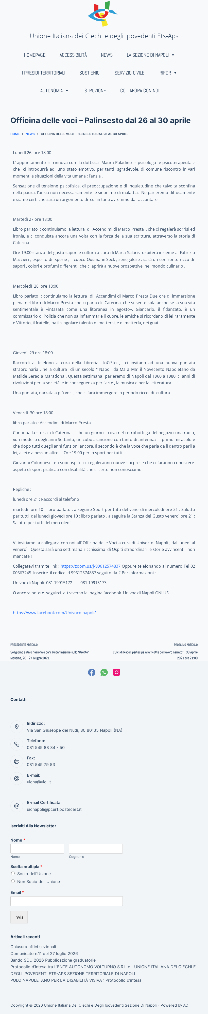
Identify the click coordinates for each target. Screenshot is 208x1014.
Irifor (165, 72)
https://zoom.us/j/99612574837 (90, 566)
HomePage (34, 55)
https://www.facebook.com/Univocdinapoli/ (54, 612)
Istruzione (94, 90)
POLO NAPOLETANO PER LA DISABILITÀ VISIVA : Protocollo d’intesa (76, 980)
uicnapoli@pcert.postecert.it (54, 809)
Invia (19, 917)
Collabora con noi (139, 90)
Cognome (76, 857)
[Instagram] (116, 672)
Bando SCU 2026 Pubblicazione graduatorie (53, 960)
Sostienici (89, 72)
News (107, 55)
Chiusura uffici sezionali (33, 946)
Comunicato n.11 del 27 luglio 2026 (44, 953)
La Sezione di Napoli (148, 55)
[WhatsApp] (104, 672)
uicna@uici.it (39, 781)
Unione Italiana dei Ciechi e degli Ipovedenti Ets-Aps (104, 35)
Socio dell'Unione (34, 873)
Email (17, 892)
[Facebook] (91, 672)
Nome (17, 840)
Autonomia (51, 90)
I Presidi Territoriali (43, 72)
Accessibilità (73, 55)
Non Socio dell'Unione (38, 881)
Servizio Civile (129, 72)
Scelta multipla (26, 866)
